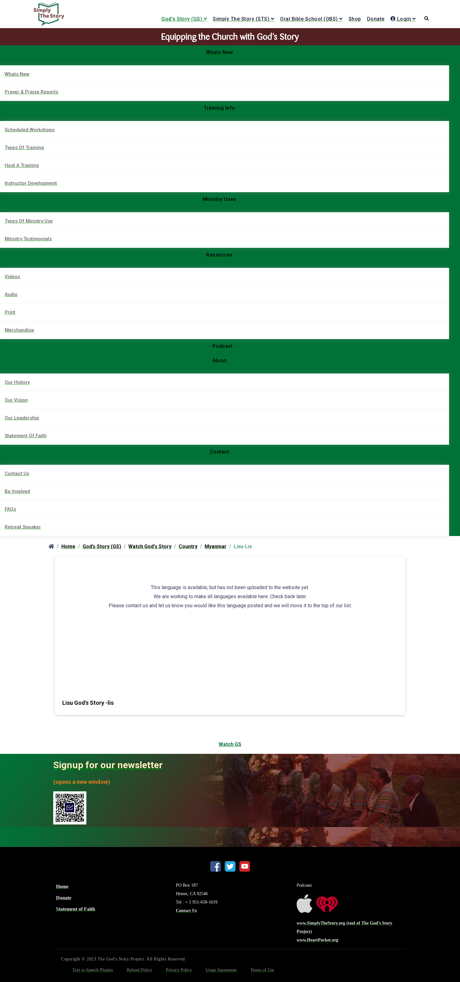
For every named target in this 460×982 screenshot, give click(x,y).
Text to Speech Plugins (92, 970)
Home (68, 546)
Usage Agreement (221, 970)
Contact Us (186, 910)
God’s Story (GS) (181, 19)
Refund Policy (139, 970)
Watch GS (230, 744)
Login (403, 19)
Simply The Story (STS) (241, 19)
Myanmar (216, 546)
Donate (376, 19)
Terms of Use (262, 970)
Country (188, 546)
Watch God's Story (149, 546)
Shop (355, 19)
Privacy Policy (179, 970)
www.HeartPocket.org (317, 940)
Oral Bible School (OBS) (309, 19)
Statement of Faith (75, 909)
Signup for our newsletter (108, 764)
